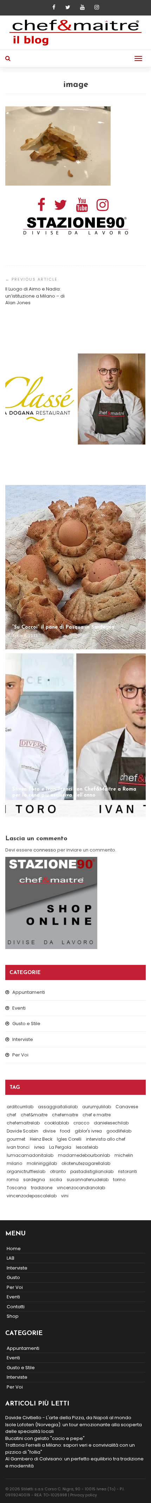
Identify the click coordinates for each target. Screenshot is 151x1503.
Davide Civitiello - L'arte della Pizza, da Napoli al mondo (68, 1417)
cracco (81, 1123)
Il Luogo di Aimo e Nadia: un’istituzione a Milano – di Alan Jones (35, 296)
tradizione (41, 1188)
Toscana (16, 1188)
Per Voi (20, 1055)
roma (13, 1180)
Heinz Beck (41, 1139)
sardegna (34, 1180)
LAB (10, 1258)
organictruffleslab (26, 1171)
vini (64, 1196)
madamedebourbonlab (84, 1155)
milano (14, 1163)
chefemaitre (65, 1115)
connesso (44, 850)
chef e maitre (97, 1115)
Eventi (19, 1008)
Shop (13, 1316)
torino (119, 1180)
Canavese (127, 1107)
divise (49, 1131)
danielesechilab (111, 1123)
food (65, 1131)
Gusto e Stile (26, 1023)
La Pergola (60, 1147)
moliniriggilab (42, 1163)
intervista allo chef (105, 1139)
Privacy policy (83, 1495)
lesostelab (87, 1147)
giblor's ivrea (88, 1131)
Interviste (22, 1039)
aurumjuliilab (96, 1107)
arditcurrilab (20, 1107)
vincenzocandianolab (81, 1188)
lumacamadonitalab (30, 1155)
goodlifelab (118, 1131)
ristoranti (127, 1171)
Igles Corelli (69, 1139)
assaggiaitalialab (58, 1107)
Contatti (16, 1306)
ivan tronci (18, 1147)
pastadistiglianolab (91, 1171)
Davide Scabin (22, 1131)
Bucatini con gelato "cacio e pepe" (45, 1438)
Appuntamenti (28, 992)
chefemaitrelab (23, 1123)
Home (14, 1248)
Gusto (13, 1277)
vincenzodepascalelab (32, 1196)
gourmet (16, 1139)
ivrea (39, 1147)
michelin (123, 1155)
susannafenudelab (88, 1180)
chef (11, 1115)
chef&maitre (34, 1115)
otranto (58, 1171)
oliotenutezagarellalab (85, 1163)
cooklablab (56, 1123)
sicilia (56, 1180)
